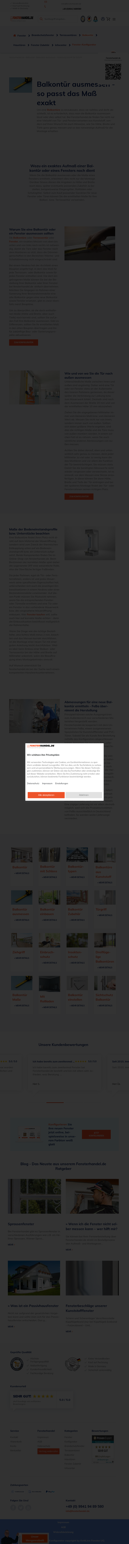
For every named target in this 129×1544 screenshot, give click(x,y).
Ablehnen (84, 795)
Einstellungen (61, 783)
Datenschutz (33, 783)
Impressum (47, 783)
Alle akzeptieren (46, 795)
